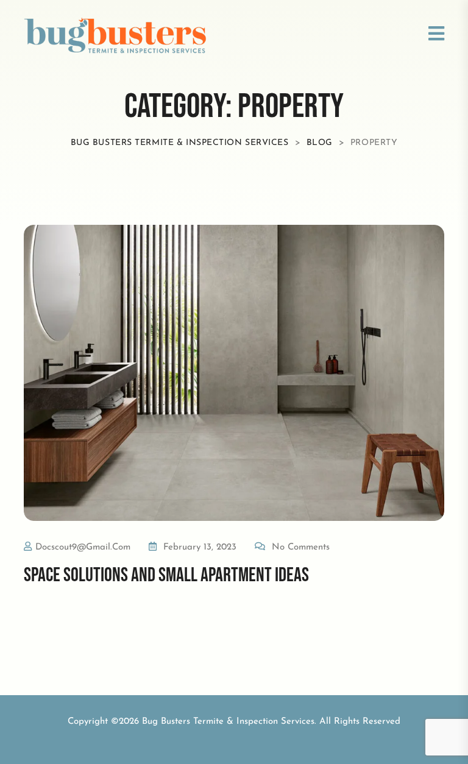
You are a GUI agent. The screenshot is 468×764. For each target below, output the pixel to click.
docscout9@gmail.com (82, 547)
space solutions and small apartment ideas (166, 575)
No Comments (301, 547)
